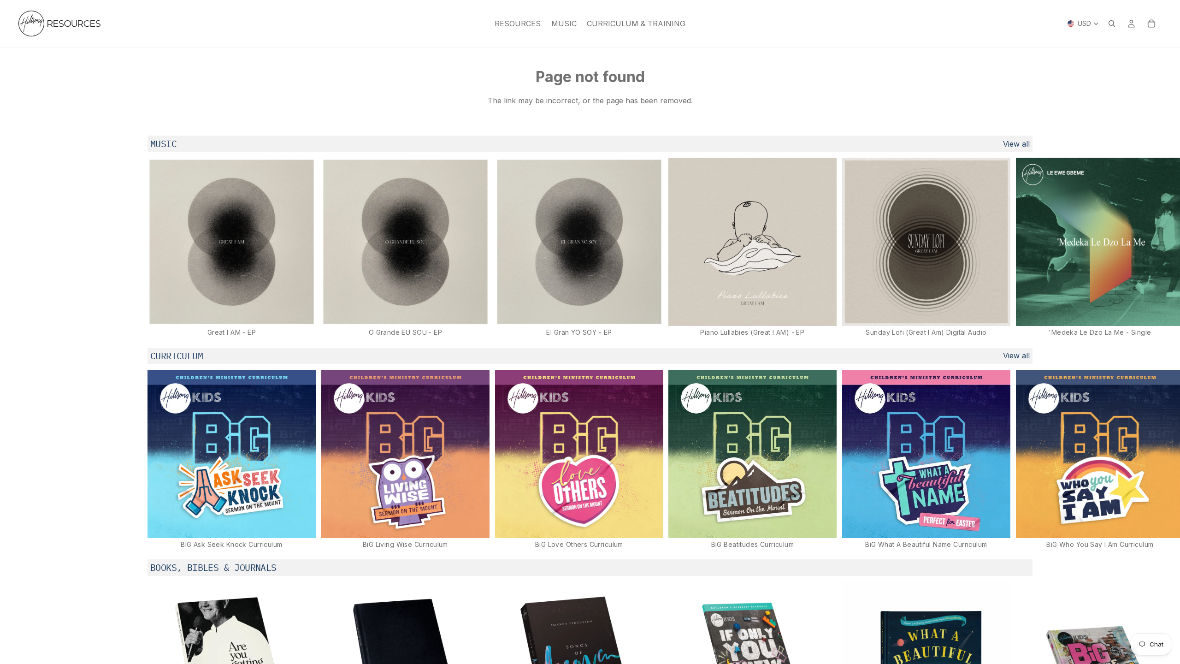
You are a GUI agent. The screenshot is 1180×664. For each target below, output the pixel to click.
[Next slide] (1022, 247)
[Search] (1112, 23)
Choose (1003, 523)
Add (309, 311)
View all (1016, 143)
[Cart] (1151, 23)
